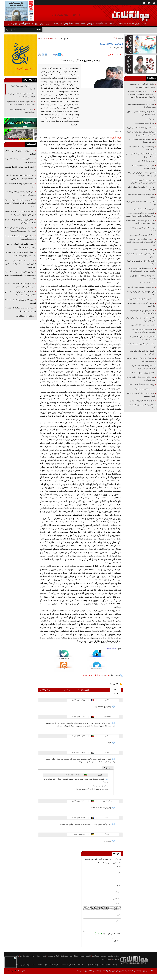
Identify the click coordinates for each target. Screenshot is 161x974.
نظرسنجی (72, 964)
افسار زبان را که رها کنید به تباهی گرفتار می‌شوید (141, 262)
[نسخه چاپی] (39, 54)
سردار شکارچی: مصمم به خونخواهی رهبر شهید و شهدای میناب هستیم (20, 254)
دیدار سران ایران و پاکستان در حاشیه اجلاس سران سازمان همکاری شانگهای (20, 229)
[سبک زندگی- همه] (20, 55)
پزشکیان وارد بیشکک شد (24, 316)
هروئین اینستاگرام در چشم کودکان (142, 400)
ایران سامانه (11, 970)
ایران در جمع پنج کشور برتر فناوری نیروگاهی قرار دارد (142, 312)
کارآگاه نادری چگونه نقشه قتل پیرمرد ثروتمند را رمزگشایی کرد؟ (21, 95)
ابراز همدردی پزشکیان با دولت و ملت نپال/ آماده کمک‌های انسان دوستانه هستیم (140, 214)
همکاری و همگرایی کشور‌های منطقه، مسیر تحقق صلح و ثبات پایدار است (20, 213)
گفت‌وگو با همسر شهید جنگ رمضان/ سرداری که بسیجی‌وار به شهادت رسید (21, 103)
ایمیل (118, 885)
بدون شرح (150, 119)
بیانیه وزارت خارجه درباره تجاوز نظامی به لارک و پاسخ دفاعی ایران (20, 310)
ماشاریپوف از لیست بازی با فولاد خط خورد (141, 406)
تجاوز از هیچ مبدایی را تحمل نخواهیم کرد (20, 169)
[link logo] (125, 13)
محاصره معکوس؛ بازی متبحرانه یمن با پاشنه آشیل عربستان (141, 141)
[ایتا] (64, 667)
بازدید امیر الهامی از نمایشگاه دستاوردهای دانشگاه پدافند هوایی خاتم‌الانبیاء (20, 263)
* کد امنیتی (116, 898)
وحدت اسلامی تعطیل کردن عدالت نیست (142, 229)
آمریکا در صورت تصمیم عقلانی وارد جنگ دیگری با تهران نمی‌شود (20, 193)
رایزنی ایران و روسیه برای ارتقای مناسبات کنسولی (143, 167)
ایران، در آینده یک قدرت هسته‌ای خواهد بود (140, 203)
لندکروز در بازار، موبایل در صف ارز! (142, 373)
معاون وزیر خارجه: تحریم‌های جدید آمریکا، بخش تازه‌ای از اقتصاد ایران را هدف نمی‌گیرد (20, 203)
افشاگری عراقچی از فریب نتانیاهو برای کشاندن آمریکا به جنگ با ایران (20, 293)
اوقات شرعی (25, 964)
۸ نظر (112, 47)
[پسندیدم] (62, 55)
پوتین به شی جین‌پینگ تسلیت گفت (141, 384)
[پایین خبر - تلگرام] (97, 666)
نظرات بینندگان (116, 690)
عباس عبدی (87, 675)
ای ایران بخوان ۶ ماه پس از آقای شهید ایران (141, 293)
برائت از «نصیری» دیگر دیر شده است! (80, 61)
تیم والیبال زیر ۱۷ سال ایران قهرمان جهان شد (142, 277)
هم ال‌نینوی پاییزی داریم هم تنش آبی (141, 299)
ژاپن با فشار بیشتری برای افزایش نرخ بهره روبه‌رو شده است (140, 378)
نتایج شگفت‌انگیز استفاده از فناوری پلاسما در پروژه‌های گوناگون (20, 246)
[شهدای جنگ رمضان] (140, 44)
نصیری (107, 675)
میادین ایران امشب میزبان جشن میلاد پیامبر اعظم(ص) (141, 106)
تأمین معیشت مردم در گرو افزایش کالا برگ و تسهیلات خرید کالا (141, 174)
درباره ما (115, 964)
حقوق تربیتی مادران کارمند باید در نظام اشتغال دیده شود (141, 395)
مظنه (40, 964)
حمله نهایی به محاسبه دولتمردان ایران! (140, 127)
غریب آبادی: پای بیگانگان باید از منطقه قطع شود (20, 302)
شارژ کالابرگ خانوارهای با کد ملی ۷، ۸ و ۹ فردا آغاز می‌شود (140, 155)
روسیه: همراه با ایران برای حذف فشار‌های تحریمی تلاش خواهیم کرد (143, 181)
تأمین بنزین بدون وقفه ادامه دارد (142, 325)
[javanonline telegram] (59, 54)
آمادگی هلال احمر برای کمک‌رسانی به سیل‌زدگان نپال (141, 352)
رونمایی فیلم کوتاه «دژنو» (145, 161)
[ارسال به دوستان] (43, 54)
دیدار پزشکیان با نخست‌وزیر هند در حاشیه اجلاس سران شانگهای (20, 285)
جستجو (63, 964)
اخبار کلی (111, 54)
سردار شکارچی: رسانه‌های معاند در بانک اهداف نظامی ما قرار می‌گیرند (140, 222)
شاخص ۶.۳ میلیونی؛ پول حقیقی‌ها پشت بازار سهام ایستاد (142, 338)
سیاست (120, 54)
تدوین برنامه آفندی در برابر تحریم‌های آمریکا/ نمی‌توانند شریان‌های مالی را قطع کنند (141, 242)
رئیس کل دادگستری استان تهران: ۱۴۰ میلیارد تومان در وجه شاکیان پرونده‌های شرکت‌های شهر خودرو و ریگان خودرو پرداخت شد (141, 95)
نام (119, 872)
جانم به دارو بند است (146, 283)
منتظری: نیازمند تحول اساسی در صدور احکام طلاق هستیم (141, 113)
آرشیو (56, 964)
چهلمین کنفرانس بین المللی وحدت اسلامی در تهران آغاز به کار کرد (142, 331)
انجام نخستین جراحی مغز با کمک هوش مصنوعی (140, 255)
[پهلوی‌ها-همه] (20, 134)
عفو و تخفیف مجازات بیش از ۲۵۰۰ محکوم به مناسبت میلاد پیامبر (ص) (20, 177)
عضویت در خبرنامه (84, 964)
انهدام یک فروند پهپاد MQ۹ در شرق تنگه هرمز (20, 185)
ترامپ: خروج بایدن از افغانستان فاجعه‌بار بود (140, 345)
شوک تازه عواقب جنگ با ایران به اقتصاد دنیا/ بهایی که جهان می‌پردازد (141, 133)
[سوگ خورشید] (140, 64)
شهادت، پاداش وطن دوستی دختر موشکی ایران (22, 111)
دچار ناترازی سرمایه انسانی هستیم (142, 235)
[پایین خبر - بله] (64, 656)
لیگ (34, 964)
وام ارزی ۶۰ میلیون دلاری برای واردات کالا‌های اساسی (141, 188)
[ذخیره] (46, 55)
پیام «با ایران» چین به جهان (144, 249)
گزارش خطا (114, 683)
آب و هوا (48, 964)
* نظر (118, 915)
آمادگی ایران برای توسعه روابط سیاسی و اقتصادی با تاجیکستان (20, 221)
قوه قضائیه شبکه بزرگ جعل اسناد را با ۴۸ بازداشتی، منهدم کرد (140, 360)
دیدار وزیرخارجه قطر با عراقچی (143, 209)
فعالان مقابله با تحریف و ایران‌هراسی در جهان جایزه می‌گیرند (140, 319)
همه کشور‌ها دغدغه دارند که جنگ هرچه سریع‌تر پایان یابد (20, 161)
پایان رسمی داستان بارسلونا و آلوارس (141, 287)
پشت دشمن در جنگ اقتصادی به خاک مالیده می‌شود (141, 148)
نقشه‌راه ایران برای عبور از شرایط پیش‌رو (23, 87)
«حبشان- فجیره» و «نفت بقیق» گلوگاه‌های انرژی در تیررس (143, 367)
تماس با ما (106, 964)
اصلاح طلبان (98, 675)
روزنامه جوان (111, 648)
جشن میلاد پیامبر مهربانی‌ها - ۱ (143, 389)
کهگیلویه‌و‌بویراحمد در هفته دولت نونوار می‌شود (141, 196)
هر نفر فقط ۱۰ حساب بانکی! (144, 123)
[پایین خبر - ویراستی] (97, 655)
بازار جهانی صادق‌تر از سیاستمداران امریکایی (20, 152)
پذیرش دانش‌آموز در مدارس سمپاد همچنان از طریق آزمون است (142, 85)
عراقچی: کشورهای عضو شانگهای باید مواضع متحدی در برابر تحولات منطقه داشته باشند (20, 275)
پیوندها (96, 964)
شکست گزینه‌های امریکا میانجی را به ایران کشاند (141, 305)
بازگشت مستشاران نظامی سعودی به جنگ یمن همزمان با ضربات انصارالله (142, 270)
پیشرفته (12, 29)
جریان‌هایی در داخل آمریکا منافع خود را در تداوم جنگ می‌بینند (20, 238)
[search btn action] (7, 29)
